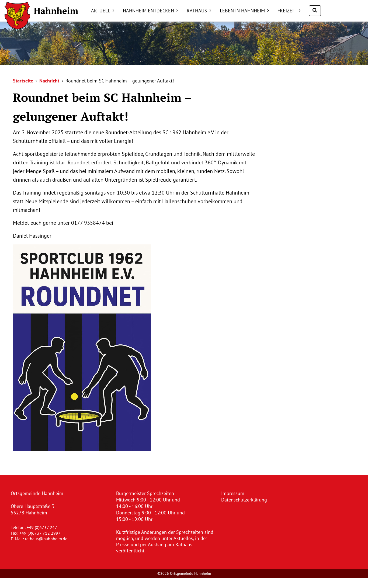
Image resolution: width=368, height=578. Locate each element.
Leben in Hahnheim (242, 11)
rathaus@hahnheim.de (46, 538)
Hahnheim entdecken (148, 11)
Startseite (23, 81)
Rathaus (197, 11)
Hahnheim (56, 10)
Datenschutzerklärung (244, 500)
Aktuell (100, 11)
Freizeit (286, 11)
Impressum (232, 493)
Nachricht (49, 81)
